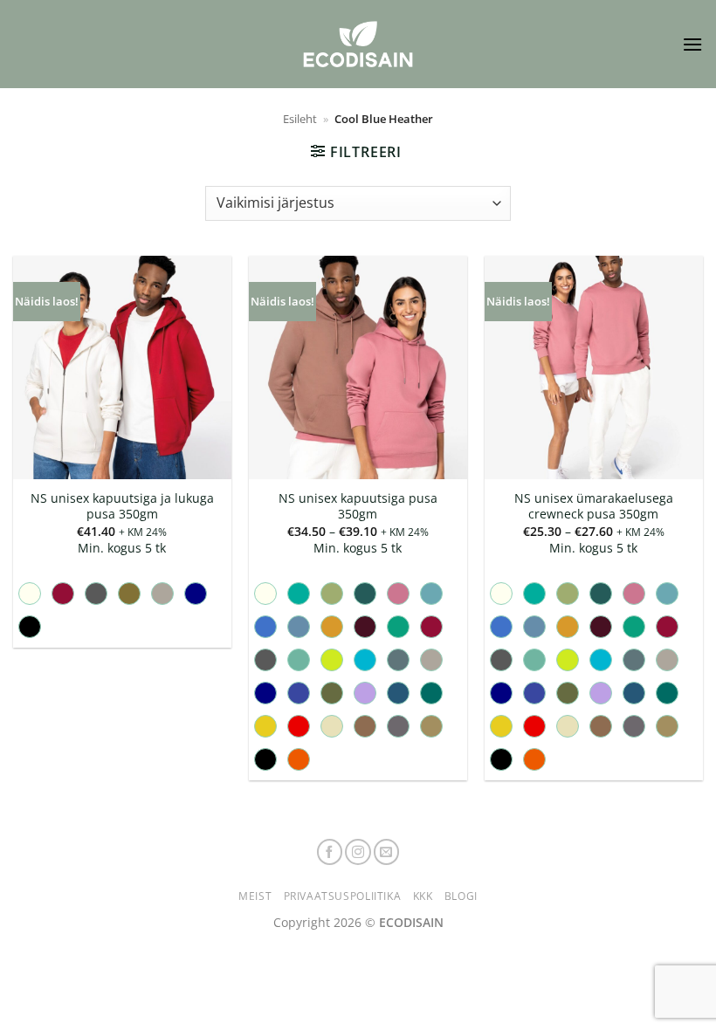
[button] (692, 44)
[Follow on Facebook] (330, 852)
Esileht (300, 119)
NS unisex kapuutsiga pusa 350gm (358, 507)
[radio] (30, 593)
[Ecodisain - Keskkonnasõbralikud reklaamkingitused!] (358, 44)
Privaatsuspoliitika (343, 896)
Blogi (461, 896)
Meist (255, 896)
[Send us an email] (387, 852)
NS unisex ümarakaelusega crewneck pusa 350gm (593, 507)
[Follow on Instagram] (358, 852)
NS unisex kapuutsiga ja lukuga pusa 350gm (122, 507)
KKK (423, 896)
